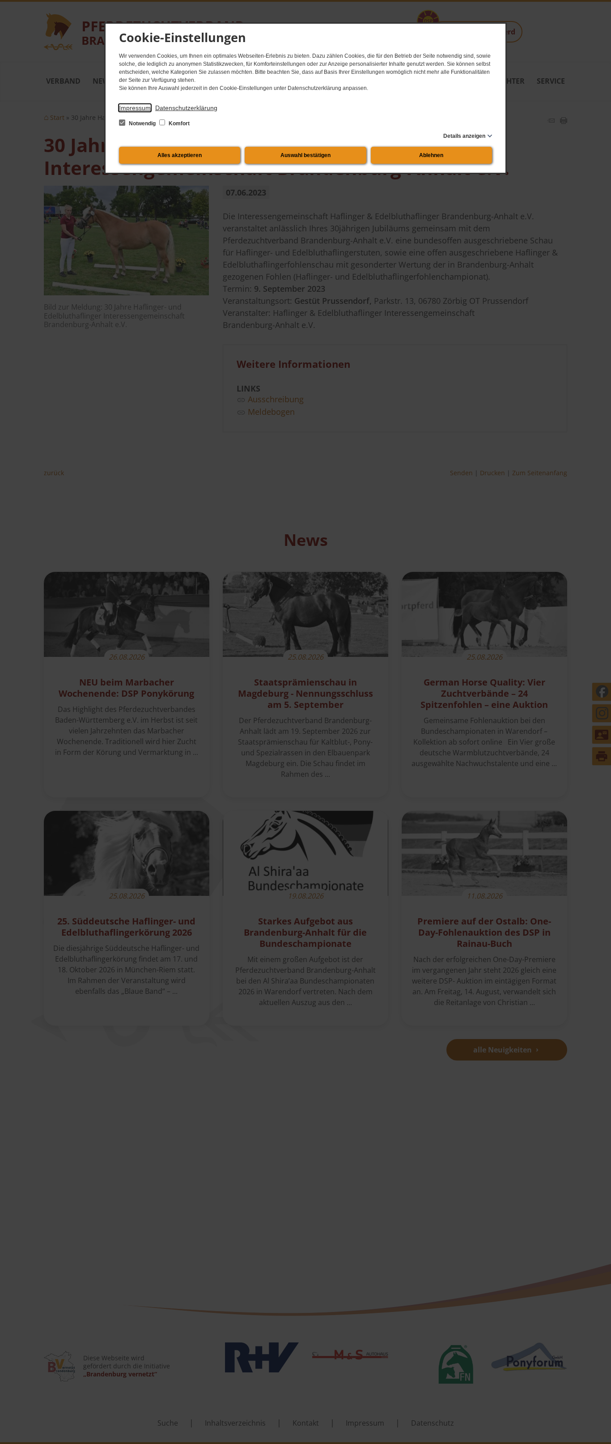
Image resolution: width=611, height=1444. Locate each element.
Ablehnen (431, 155)
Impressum (135, 107)
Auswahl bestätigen (305, 155)
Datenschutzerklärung (186, 107)
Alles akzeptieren (179, 155)
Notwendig (142, 123)
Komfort (178, 123)
